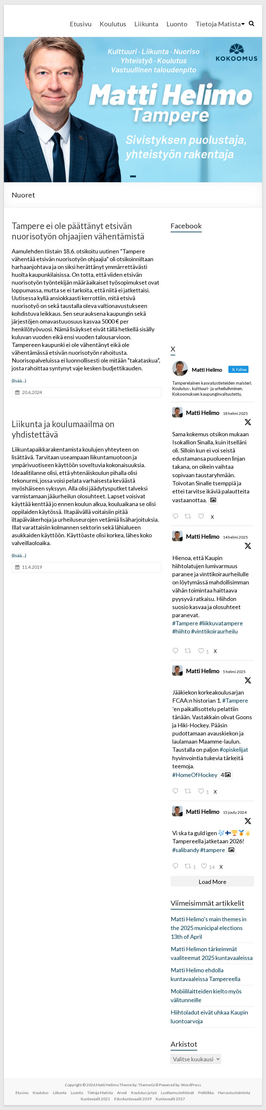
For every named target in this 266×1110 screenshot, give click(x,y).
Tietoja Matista (218, 24)
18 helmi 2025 (235, 413)
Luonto (176, 24)
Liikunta (146, 24)
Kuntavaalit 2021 (95, 1098)
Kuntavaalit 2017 (170, 1098)
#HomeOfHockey (194, 774)
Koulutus (113, 24)
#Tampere (185, 623)
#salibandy (185, 849)
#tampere (212, 849)
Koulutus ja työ (144, 1092)
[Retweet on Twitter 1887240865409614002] (189, 791)
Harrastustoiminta (234, 1092)
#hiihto (181, 631)
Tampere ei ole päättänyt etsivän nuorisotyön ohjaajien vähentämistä (78, 231)
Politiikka (206, 1092)
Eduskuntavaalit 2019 (132, 1098)
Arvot (122, 1092)
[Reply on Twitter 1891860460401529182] (177, 516)
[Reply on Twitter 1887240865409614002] (177, 791)
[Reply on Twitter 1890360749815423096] (177, 650)
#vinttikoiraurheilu (214, 631)
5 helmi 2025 (234, 671)
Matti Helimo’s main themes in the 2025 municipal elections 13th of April (209, 927)
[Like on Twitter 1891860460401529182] (203, 516)
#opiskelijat (234, 749)
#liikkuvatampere (221, 623)
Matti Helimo (202, 412)
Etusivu (80, 24)
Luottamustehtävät (177, 1092)
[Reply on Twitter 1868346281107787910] (177, 866)
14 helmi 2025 (235, 537)
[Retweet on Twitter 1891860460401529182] (189, 516)
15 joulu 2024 (235, 812)
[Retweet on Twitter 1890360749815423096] (189, 650)
